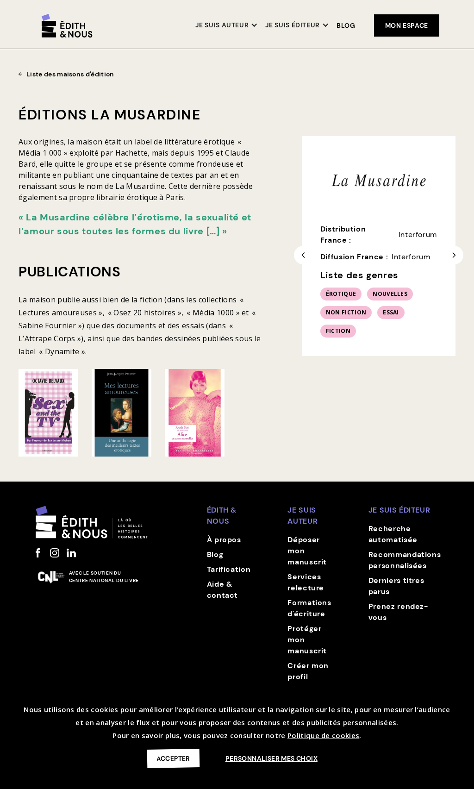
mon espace (406, 25)
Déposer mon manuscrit (307, 551)
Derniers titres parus (396, 586)
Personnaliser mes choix (271, 758)
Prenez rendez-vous (398, 611)
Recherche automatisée (393, 534)
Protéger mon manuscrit (307, 640)
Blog (346, 25)
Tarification (229, 569)
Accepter (173, 758)
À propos (224, 540)
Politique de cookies (323, 735)
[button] (226, 25)
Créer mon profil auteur (308, 677)
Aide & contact (222, 589)
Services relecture (305, 582)
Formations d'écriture (309, 608)
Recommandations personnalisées (404, 560)
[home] (67, 26)
